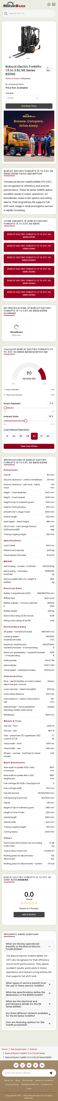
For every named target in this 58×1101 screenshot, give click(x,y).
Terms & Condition (44, 1080)
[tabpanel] (29, 41)
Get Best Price (29, 106)
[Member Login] (48, 4)
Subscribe (52, 1073)
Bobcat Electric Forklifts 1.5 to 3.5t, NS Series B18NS (29, 247)
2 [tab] (31, 58)
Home (4, 1049)
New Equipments (18, 1049)
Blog (18, 1080)
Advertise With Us (30, 1084)
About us (8, 1080)
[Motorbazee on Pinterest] (35, 1065)
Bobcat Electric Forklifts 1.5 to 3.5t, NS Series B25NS (29, 270)
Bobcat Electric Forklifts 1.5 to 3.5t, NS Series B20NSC (29, 259)
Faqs (28, 1088)
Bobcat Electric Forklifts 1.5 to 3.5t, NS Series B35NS (29, 293)
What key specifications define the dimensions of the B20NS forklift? (25, 993)
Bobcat (33, 1049)
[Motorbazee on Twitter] (29, 1065)
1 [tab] (28, 58)
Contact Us (46, 1084)
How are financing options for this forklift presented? (25, 1023)
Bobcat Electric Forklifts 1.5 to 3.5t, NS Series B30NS (29, 282)
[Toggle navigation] (52, 4)
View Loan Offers (29, 446)
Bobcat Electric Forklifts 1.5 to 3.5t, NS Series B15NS (29, 235)
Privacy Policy (12, 1084)
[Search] (6, 13)
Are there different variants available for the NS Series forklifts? (27, 1014)
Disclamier (27, 1080)
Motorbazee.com (36, 1095)
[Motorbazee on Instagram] (22, 1065)
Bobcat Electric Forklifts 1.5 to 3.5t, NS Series (25, 1053)
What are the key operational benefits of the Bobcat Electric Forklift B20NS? (23, 946)
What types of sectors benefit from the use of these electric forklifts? (26, 984)
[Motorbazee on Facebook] (16, 1065)
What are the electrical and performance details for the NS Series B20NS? (23, 1004)
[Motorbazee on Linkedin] (42, 1065)
